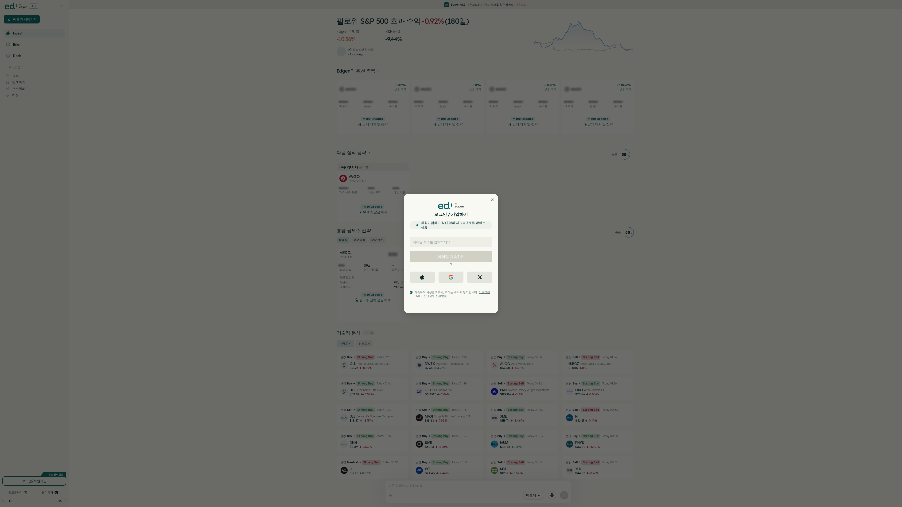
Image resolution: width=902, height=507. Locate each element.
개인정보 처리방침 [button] (435, 296)
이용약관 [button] (484, 292)
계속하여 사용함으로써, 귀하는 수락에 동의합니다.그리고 (452, 294)
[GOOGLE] (451, 277)
